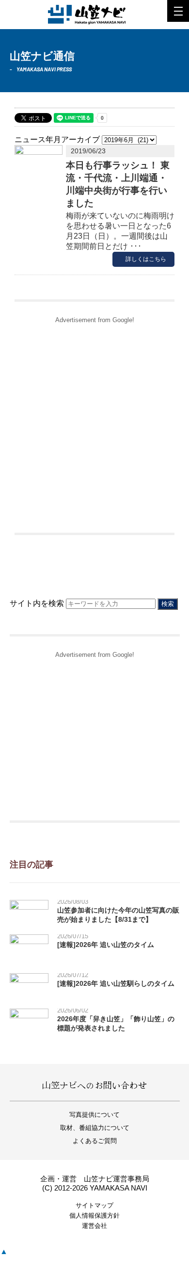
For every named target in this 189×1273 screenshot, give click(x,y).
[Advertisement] (94, 423)
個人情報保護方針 (94, 1215)
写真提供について (94, 1114)
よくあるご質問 (95, 1140)
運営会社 (94, 1225)
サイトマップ (94, 1205)
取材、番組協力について (94, 1127)
